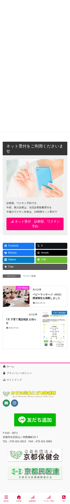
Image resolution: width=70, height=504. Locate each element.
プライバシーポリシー (19, 373)
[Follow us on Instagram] (14, 403)
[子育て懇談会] (16, 294)
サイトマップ (14, 379)
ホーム (10, 366)
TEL (64, 501)
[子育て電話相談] (54, 329)
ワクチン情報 (29, 276)
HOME (19, 501)
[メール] (6, 403)
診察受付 (32, 501)
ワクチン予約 (48, 501)
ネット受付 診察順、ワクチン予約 (37, 224)
